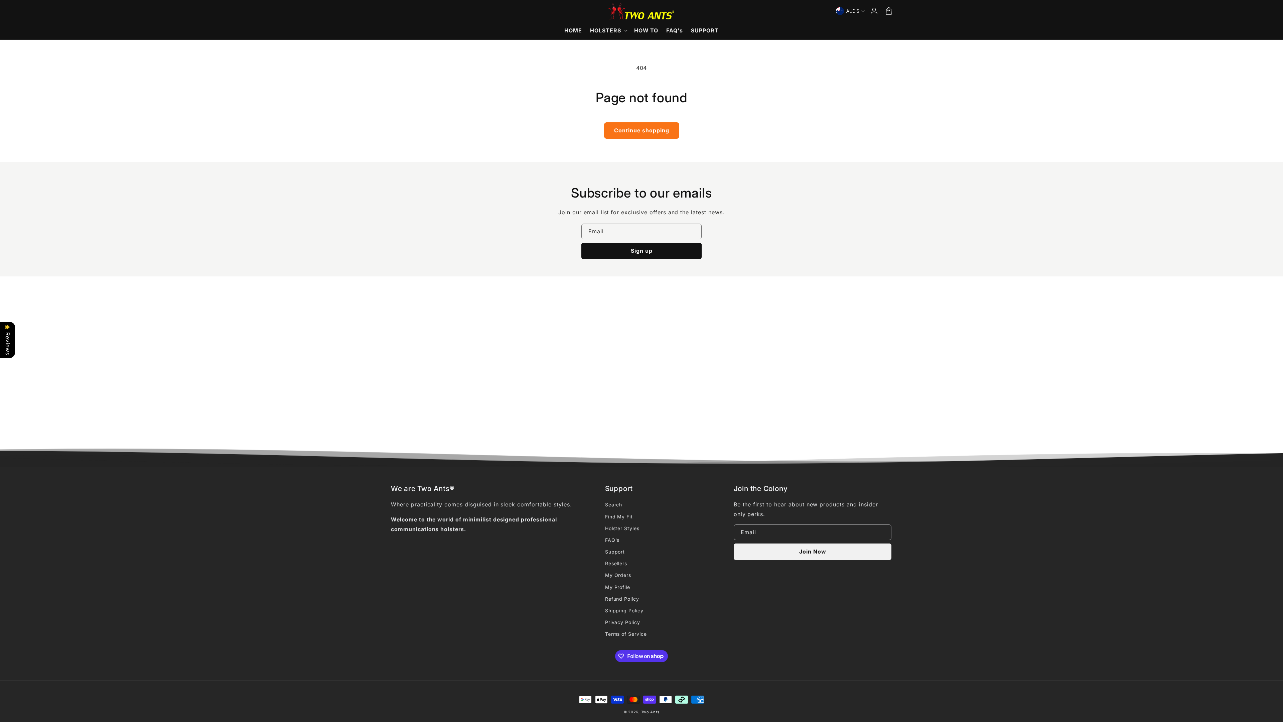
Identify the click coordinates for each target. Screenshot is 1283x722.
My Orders (618, 575)
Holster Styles (622, 528)
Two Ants (650, 712)
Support (615, 552)
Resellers (616, 563)
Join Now (812, 551)
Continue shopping (641, 130)
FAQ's (612, 540)
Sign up (642, 250)
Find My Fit (619, 516)
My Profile (617, 587)
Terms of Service (626, 634)
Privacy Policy (622, 622)
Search (613, 504)
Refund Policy (622, 599)
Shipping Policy (624, 610)
